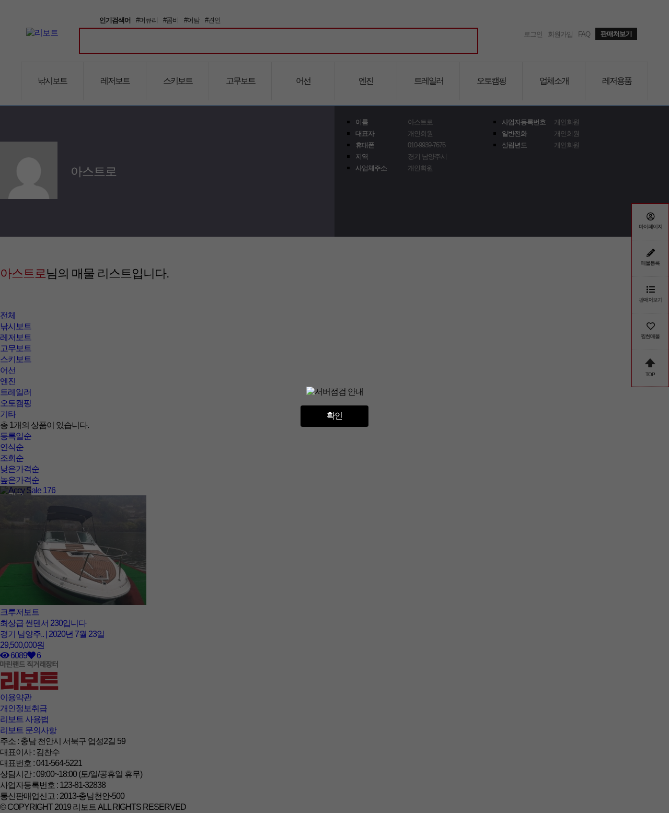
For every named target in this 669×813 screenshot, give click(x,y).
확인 (334, 415)
